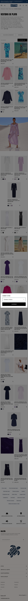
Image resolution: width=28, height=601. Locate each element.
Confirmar (14, 304)
